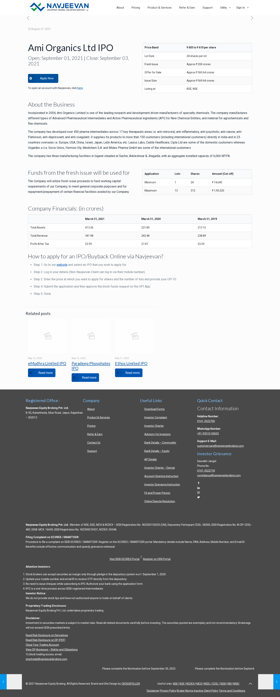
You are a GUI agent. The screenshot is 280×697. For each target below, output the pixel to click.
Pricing (91, 425)
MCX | (199, 683)
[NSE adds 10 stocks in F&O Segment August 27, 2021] (11, 681)
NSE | (176, 683)
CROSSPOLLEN (131, 683)
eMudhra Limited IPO (47, 363)
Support (92, 451)
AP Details (150, 459)
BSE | (183, 683)
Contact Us (93, 442)
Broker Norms (185, 690)
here (80, 88)
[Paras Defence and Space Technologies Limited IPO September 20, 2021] (269, 681)
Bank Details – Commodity (160, 442)
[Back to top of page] (250, 684)
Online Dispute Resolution (159, 501)
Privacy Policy (168, 690)
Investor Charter (154, 425)
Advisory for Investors (157, 434)
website (62, 265)
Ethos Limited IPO (131, 363)
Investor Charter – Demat (159, 467)
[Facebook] (198, 483)
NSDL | (207, 683)
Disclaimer (153, 690)
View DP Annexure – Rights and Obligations (52, 649)
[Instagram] (198, 492)
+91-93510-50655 (208, 433)
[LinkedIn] (198, 487)
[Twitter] (198, 497)
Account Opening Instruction (161, 476)
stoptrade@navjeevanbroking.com (46, 659)
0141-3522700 (206, 421)
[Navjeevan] (59, 10)
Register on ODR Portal (156, 559)
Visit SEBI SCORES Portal (124, 559)
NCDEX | (191, 683)
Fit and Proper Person (157, 492)
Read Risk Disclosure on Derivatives (47, 635)
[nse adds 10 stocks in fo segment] (28, 18)
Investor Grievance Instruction (162, 484)
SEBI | (223, 683)
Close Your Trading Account (42, 644)
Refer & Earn (94, 434)
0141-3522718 (206, 470)
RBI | (230, 683)
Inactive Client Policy (206, 690)
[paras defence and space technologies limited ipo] (252, 18)
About (91, 409)
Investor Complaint (155, 417)
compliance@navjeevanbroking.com (219, 475)
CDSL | (215, 683)
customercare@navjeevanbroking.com (220, 445)
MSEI (236, 683)
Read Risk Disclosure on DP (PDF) (45, 640)
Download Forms (154, 409)
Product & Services (98, 417)
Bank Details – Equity (157, 451)
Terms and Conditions (232, 690)
